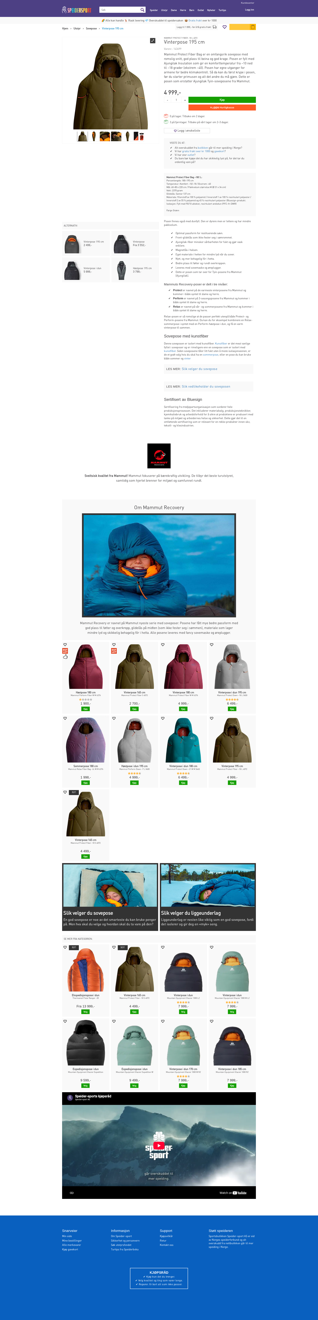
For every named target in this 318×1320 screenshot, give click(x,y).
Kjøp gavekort (70, 1249)
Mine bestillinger (72, 1240)
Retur (163, 1240)
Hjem (65, 28)
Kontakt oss (166, 1245)
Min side (67, 1236)
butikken (203, 147)
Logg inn (249, 9)
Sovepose (91, 28)
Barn (191, 9)
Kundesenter (247, 2)
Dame (174, 9)
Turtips (222, 9)
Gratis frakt (195, 20)
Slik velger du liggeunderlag (191, 913)
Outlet (201, 9)
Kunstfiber (221, 343)
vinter (187, 358)
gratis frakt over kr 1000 (196, 151)
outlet (190, 154)
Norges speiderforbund (225, 1239)
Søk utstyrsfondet (121, 1245)
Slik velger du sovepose (199, 369)
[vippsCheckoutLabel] (222, 107)
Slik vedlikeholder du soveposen (206, 386)
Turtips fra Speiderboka (124, 1249)
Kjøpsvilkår (166, 1236)
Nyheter (211, 9)
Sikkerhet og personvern (125, 1240)
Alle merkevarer (71, 1245)
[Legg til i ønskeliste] (65, 644)
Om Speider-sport (121, 1236)
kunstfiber (170, 351)
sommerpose (210, 354)
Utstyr (164, 9)
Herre (183, 9)
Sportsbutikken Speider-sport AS (228, 1236)
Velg (85, 1011)
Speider (154, 9)
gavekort (219, 151)
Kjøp (222, 99)
